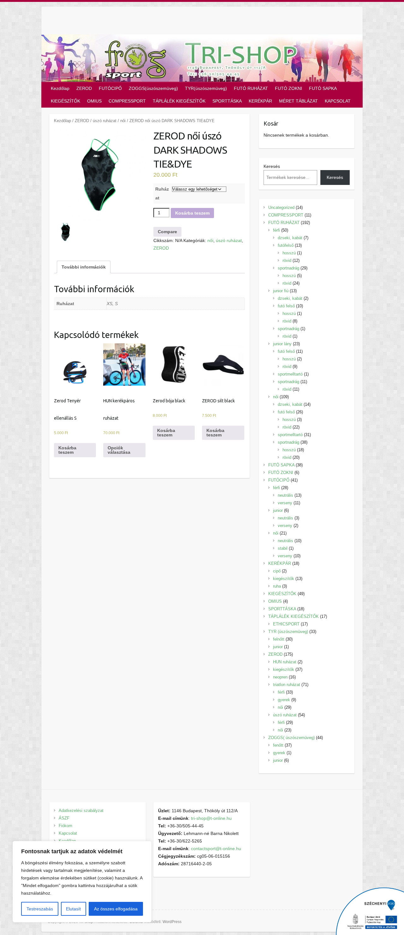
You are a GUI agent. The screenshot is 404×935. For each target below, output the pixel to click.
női (123, 120)
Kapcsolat (68, 833)
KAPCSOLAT (338, 101)
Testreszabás (40, 908)
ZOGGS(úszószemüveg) (153, 88)
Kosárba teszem (192, 213)
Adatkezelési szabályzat (81, 810)
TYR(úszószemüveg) (206, 88)
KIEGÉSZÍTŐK (65, 101)
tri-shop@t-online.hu (211, 818)
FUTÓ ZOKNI (288, 88)
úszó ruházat (104, 120)
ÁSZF (64, 818)
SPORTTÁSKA (227, 101)
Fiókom (65, 825)
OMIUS (94, 101)
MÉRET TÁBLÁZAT (298, 101)
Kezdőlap (60, 88)
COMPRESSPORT (127, 101)
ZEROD (84, 88)
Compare (167, 231)
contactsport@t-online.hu (216, 848)
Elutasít (73, 908)
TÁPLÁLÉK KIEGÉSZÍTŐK (179, 101)
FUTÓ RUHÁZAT (251, 88)
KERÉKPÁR (260, 101)
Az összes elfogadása (116, 908)
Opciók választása (119, 450)
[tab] (83, 267)
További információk (84, 266)
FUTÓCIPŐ (110, 88)
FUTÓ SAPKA (323, 88)
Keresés (272, 166)
